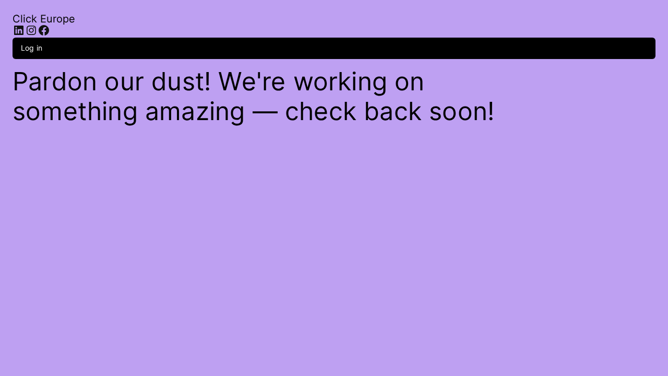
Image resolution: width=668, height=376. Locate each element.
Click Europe (44, 19)
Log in (31, 47)
